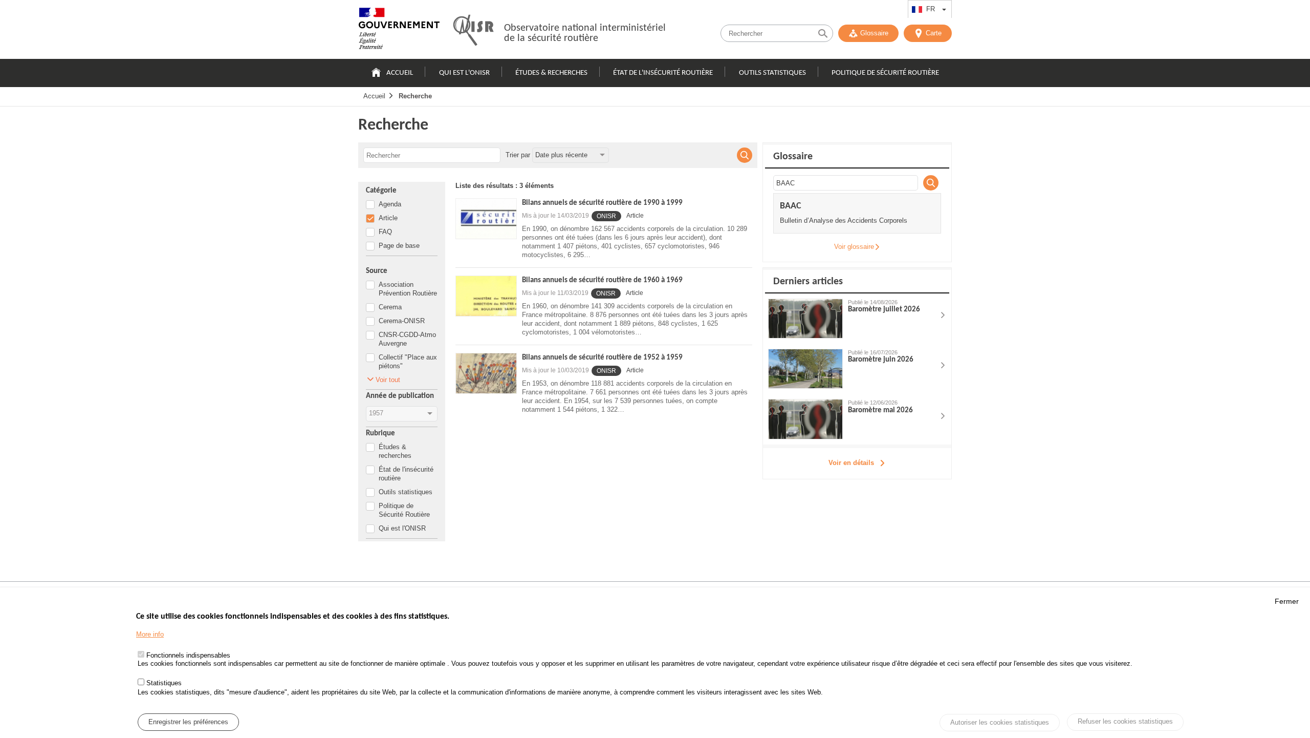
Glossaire (874, 33)
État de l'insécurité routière (663, 73)
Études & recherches (551, 73)
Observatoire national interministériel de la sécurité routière (585, 33)
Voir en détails (851, 463)
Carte (934, 33)
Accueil (399, 73)
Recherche (415, 96)
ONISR (606, 216)
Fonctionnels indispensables (188, 655)
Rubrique (380, 433)
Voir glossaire (854, 246)
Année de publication (400, 396)
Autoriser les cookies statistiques (999, 722)
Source (376, 271)
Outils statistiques (772, 73)
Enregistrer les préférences (188, 722)
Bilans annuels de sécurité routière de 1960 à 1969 (602, 280)
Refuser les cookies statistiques (1125, 721)
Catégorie (381, 191)
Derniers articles (808, 282)
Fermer (1287, 601)
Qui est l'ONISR (464, 73)
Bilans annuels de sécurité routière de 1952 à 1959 (602, 358)
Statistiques (164, 683)
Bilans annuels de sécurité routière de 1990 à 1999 (602, 203)
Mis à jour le (555, 215)
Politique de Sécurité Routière (885, 73)
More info (150, 634)
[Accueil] (399, 31)
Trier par (518, 155)
